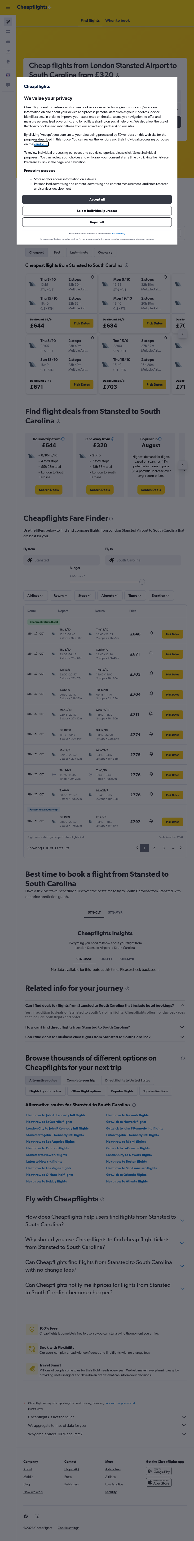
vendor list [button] (41, 144)
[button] (97, 199)
